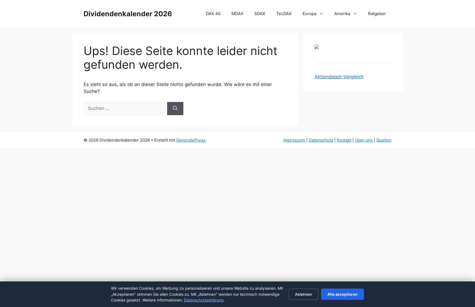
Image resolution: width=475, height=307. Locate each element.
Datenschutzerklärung (204, 300)
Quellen (383, 140)
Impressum (294, 140)
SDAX (259, 13)
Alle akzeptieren (342, 294)
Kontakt (344, 140)
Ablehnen (303, 294)
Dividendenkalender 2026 (128, 14)
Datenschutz (321, 140)
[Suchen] (175, 108)
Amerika (342, 13)
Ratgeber (377, 13)
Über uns (364, 140)
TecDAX (284, 13)
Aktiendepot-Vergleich (339, 76)
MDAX (237, 13)
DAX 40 (213, 13)
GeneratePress (191, 140)
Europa (309, 13)
